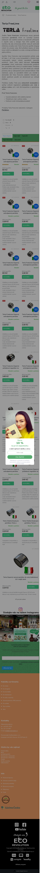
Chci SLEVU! (20, 457)
